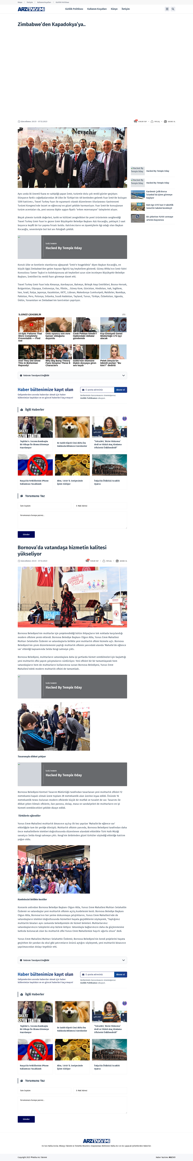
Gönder (26, 534)
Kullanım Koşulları (44, 2)
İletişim (30, 2)
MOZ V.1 (172, 1157)
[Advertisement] (153, 145)
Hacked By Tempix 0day (64, 248)
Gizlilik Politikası (62, 2)
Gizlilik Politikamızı (89, 398)
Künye (20, 2)
